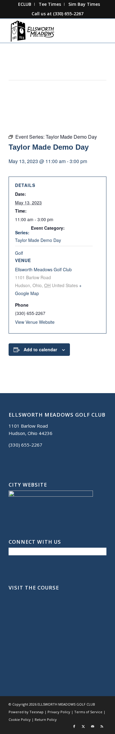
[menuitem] (25, 4)
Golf (19, 253)
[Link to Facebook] (74, 726)
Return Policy (46, 719)
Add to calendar (40, 349)
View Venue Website (35, 322)
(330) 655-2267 (68, 13)
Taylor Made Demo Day (38, 240)
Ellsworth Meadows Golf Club (43, 269)
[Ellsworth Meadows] (48, 30)
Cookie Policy (20, 719)
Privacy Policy (59, 712)
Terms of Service (88, 712)
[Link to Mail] (92, 726)
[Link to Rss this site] (101, 726)
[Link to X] (83, 726)
